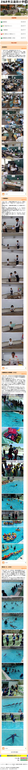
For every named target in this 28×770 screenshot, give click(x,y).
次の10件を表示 (14, 752)
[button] (26, 1)
